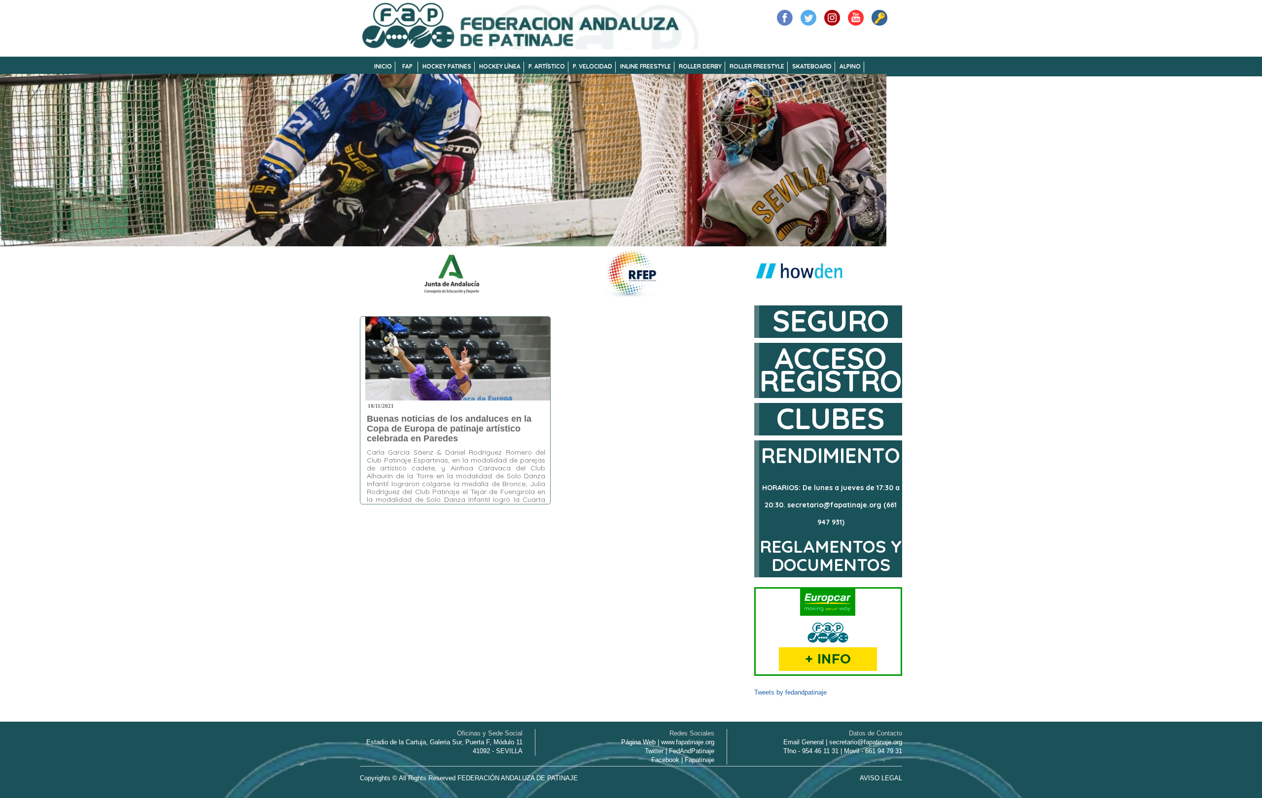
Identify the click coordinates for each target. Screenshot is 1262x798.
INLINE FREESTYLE (645, 66)
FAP (407, 66)
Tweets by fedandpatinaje (790, 692)
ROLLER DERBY (700, 66)
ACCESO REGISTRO (831, 369)
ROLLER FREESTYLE (757, 66)
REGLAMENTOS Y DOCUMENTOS (831, 555)
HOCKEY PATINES (446, 66)
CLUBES (830, 417)
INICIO (383, 66)
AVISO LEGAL (881, 778)
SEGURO (830, 320)
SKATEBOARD (812, 66)
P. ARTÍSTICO (546, 66)
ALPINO (850, 66)
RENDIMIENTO (830, 455)
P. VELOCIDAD (592, 66)
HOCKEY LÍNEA (500, 66)
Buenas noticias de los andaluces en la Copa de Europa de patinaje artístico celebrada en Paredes (449, 428)
